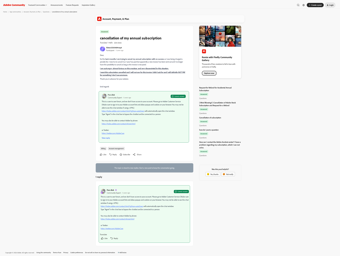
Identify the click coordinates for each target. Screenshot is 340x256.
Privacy (65, 252)
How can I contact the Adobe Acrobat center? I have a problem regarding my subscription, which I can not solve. (220, 145)
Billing (103, 148)
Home (5, 12)
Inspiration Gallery (88, 5)
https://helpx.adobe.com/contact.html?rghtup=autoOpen (123, 111)
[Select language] (303, 5)
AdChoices (123, 252)
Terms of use (57, 252)
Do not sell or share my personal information (100, 252)
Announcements (57, 5)
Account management (116, 148)
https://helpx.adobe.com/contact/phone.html (118, 124)
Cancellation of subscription (210, 117)
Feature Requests (72, 5)
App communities (15, 12)
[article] (144, 214)
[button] (315, 5)
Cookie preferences (76, 252)
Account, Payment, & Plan (32, 12)
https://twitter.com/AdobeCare (113, 133)
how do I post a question (209, 130)
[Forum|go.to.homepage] (14, 5)
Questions (46, 12)
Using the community (43, 252)
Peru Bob (111, 95)
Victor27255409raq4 (114, 47)
